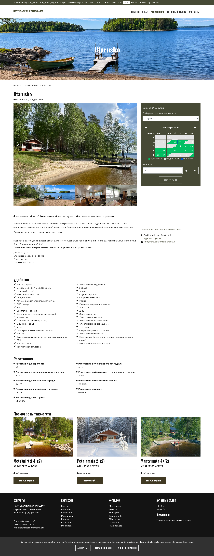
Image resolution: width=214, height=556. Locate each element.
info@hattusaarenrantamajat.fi (71, 3)
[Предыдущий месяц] (146, 128)
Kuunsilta (66, 522)
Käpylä (64, 506)
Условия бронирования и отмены (174, 520)
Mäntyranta (115, 506)
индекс (135, 12)
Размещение (157, 12)
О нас (145, 12)
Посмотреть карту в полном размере (161, 229)
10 (175, 141)
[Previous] (18, 144)
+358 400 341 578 (49, 3)
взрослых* (148, 164)
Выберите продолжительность (159, 113)
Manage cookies (103, 548)
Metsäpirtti (114, 512)
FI (86, 3)
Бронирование (113, 3)
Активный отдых (176, 12)
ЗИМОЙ (161, 509)
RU (102, 3)
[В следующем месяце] (195, 128)
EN (91, 3)
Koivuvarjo (66, 512)
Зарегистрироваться (150, 3)
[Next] (132, 144)
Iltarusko (46, 85)
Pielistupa (66, 525)
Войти (135, 3)
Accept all (83, 548)
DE (97, 3)
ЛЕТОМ (161, 506)
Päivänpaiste (115, 525)
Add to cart (170, 180)
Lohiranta (114, 522)
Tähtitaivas (114, 519)
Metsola (113, 509)
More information (127, 548)
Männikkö (66, 509)
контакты (193, 12)
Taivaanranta (115, 516)
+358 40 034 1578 (27, 521)
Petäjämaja (67, 516)
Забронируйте (26, 480)
